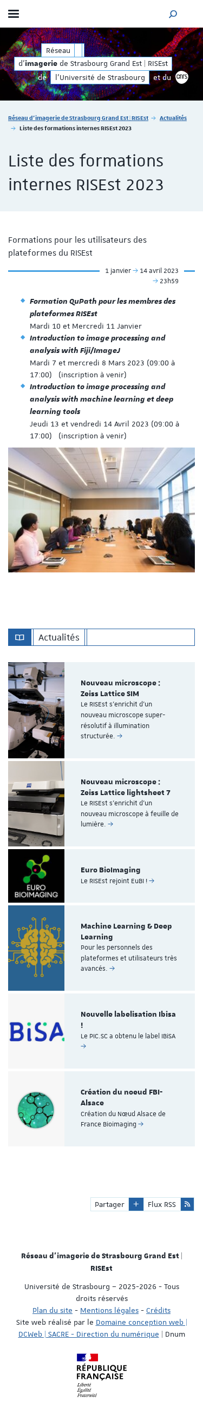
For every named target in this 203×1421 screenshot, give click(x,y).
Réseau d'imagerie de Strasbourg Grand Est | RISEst (78, 117)
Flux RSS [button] (162, 1204)
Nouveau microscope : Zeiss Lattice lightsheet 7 (126, 787)
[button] (173, 14)
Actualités (173, 117)
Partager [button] (110, 1204)
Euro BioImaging (111, 870)
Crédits (158, 1310)
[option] (101, 710)
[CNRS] (182, 77)
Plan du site (52, 1310)
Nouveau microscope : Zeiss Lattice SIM (120, 688)
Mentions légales (109, 1310)
